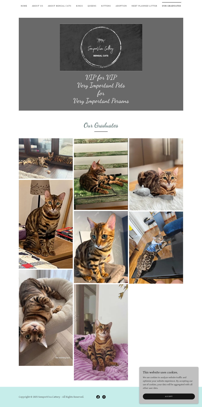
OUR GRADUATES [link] (171, 6)
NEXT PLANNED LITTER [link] (144, 6)
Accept (169, 396)
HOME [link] (24, 6)
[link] (101, 47)
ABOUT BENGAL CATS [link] (59, 6)
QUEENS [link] (92, 6)
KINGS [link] (79, 6)
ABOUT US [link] (37, 6)
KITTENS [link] (106, 6)
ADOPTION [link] (121, 6)
